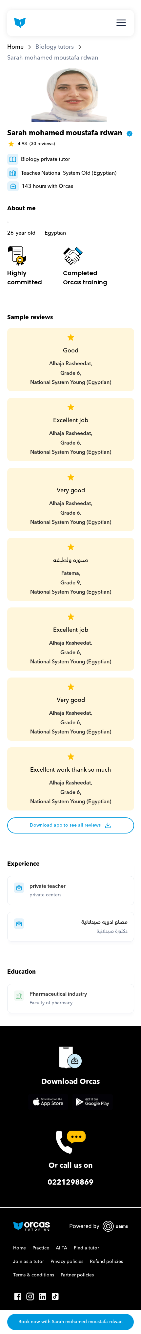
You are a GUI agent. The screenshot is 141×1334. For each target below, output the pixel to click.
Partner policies (77, 1275)
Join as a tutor (28, 1262)
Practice (40, 1248)
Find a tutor (86, 1248)
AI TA (61, 1248)
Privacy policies (66, 1262)
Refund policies (106, 1262)
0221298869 (70, 1182)
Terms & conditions (33, 1275)
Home (15, 47)
